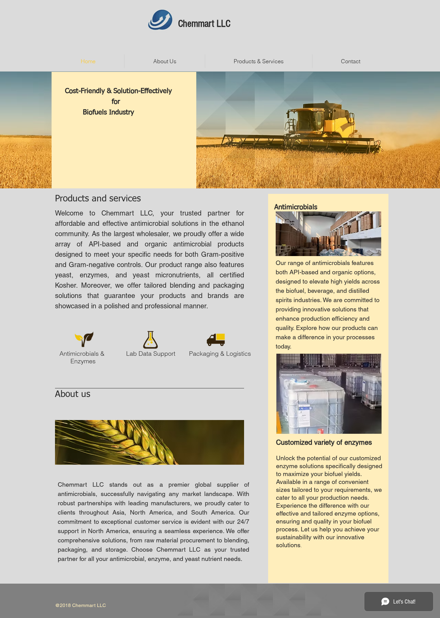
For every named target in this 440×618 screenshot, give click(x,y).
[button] (258, 61)
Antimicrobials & (82, 353)
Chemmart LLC (204, 24)
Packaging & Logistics (220, 353)
